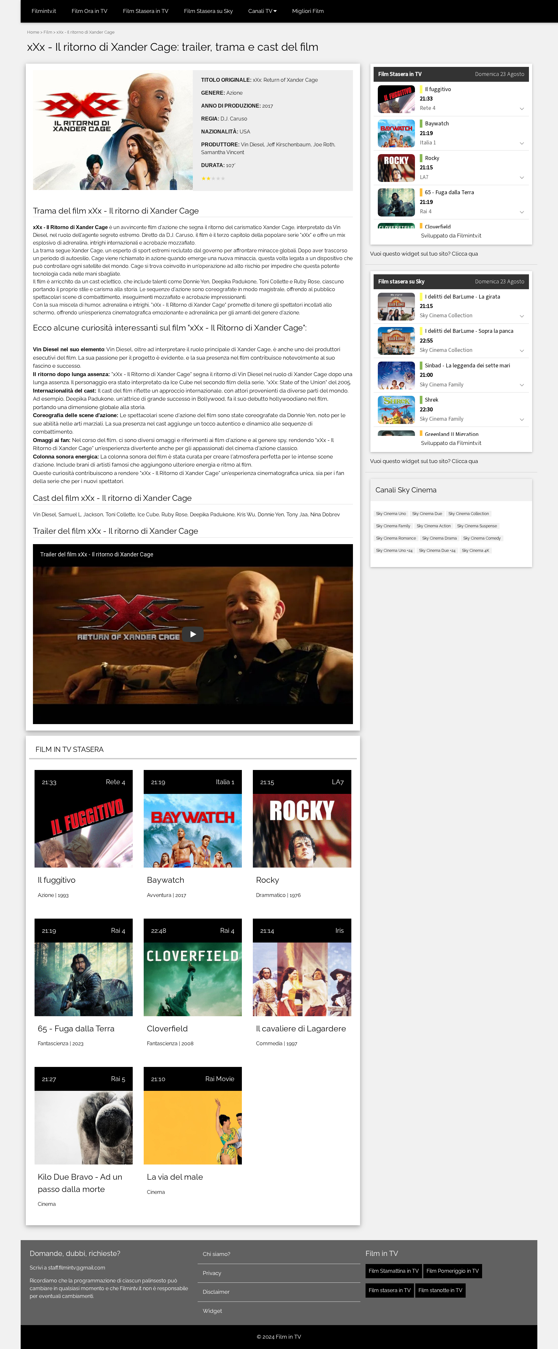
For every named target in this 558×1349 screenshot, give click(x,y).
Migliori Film (308, 11)
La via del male (175, 1177)
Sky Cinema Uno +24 (394, 550)
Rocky (267, 880)
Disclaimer (216, 1292)
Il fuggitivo (57, 880)
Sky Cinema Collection (469, 513)
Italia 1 (225, 782)
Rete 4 (115, 782)
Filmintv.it (44, 11)
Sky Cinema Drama (439, 538)
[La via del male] (193, 1128)
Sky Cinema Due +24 (437, 550)
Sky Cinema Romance (396, 538)
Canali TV (261, 11)
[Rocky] (302, 831)
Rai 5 (118, 1079)
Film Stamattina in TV (394, 1271)
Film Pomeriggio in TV (453, 1271)
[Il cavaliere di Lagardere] (302, 979)
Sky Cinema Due (427, 513)
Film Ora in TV (90, 11)
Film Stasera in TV (146, 11)
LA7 (338, 782)
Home (33, 32)
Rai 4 (118, 930)
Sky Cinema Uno (391, 513)
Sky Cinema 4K (475, 550)
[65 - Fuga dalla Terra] (84, 979)
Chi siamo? (216, 1254)
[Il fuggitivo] (84, 831)
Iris (340, 930)
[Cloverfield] (193, 979)
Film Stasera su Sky (208, 11)
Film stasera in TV (390, 1290)
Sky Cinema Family (393, 526)
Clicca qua (465, 253)
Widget (212, 1311)
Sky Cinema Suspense (477, 526)
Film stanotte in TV (440, 1290)
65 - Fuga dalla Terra (76, 1028)
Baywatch (165, 880)
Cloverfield (167, 1028)
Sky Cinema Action (434, 526)
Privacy (212, 1273)
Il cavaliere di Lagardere (301, 1028)
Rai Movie (219, 1079)
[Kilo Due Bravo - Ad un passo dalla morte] (84, 1128)
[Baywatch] (193, 831)
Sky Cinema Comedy (482, 538)
